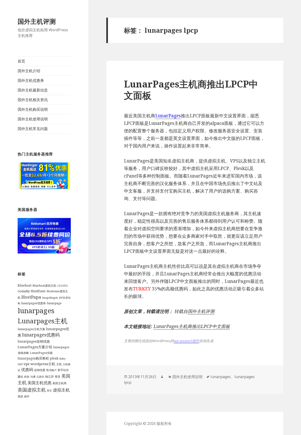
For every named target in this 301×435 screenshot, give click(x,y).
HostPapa (31, 297)
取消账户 (51, 370)
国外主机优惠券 (31, 80)
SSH (20, 364)
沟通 (33, 376)
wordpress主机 (42, 363)
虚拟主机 (61, 390)
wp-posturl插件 (186, 340)
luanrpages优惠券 (33, 303)
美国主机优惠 (39, 382)
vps (26, 363)
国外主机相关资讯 (33, 99)
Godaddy (24, 291)
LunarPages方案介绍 (35, 346)
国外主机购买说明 (33, 109)
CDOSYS (62, 285)
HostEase (38, 291)
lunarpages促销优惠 (34, 341)
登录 (57, 377)
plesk (54, 358)
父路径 (40, 376)
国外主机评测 (37, 21)
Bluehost (25, 285)
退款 (20, 396)
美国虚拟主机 (32, 389)
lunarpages (36, 310)
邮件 (26, 396)
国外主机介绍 (29, 70)
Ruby (62, 358)
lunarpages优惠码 (41, 335)
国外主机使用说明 (33, 119)
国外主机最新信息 (33, 90)
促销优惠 (39, 370)
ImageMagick (50, 297)
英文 (49, 390)
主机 (59, 364)
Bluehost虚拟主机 (44, 286)
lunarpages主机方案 (31, 329)
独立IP (49, 377)
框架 (26, 376)
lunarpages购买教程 (33, 358)
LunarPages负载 (41, 353)
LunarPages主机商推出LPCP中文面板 (191, 89)
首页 (21, 61)
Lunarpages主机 (42, 320)
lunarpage (54, 303)
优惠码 (27, 369)
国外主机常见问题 (33, 128)
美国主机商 (59, 383)
